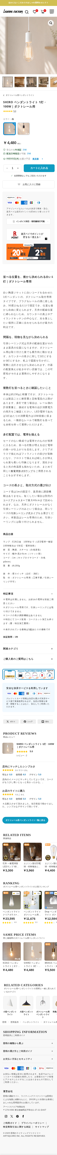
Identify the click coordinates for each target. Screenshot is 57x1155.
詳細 (25, 150)
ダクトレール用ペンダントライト (20, 95)
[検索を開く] (27, 12)
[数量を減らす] (7, 168)
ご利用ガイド (10, 1123)
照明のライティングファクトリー (26, 1133)
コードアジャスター (14, 500)
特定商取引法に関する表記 (17, 1127)
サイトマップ (42, 1127)
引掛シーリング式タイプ (24, 513)
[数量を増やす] (17, 168)
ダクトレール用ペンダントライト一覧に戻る (25, 820)
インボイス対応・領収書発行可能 (30, 221)
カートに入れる (39, 168)
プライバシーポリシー (32, 1123)
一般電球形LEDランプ (20, 471)
